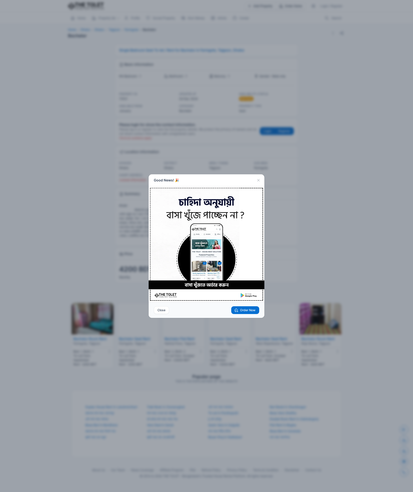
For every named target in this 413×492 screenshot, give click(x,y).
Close (161, 310)
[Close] (258, 180)
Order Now (248, 310)
